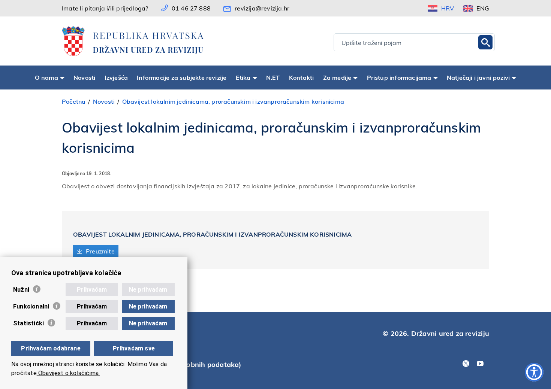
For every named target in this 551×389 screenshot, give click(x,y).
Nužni (21, 289)
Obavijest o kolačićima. (68, 373)
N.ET (273, 77)
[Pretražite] (485, 42)
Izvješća (116, 77)
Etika (243, 77)
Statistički (28, 323)
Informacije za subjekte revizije (181, 77)
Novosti (84, 77)
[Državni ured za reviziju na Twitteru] (466, 364)
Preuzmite (100, 251)
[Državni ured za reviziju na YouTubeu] (480, 364)
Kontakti (301, 77)
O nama (46, 77)
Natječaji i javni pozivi (478, 77)
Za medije (337, 77)
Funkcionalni (31, 306)
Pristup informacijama (399, 77)
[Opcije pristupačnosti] (534, 372)
